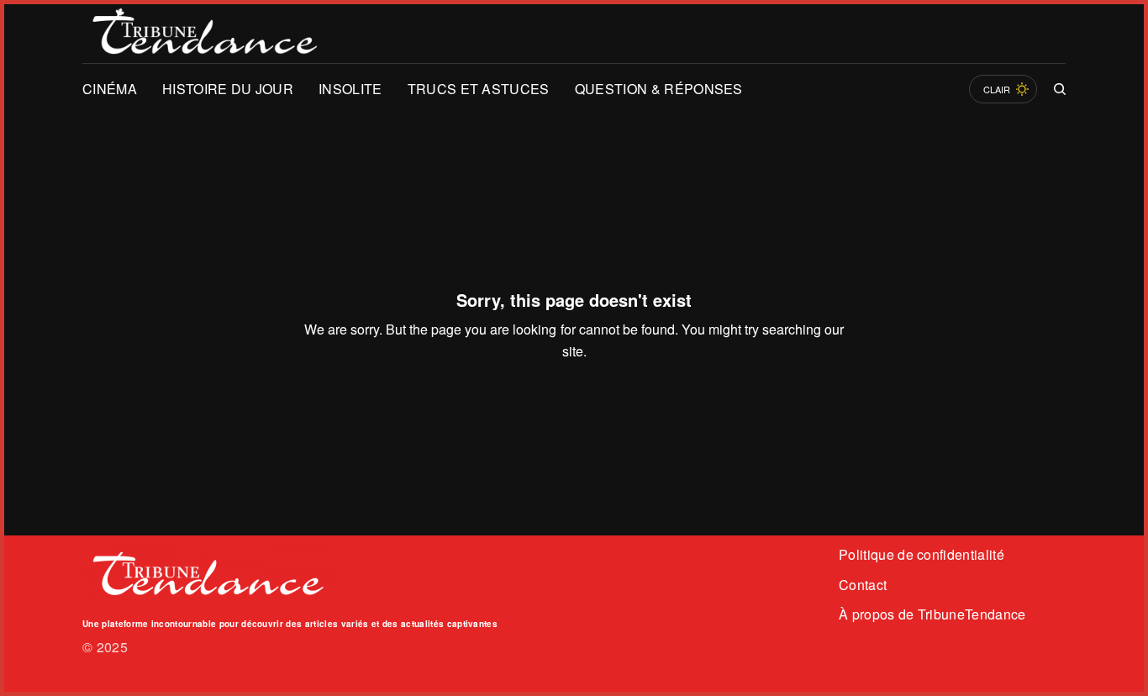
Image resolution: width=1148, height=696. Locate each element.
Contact (863, 584)
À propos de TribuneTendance (932, 614)
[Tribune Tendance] (205, 33)
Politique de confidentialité (921, 554)
